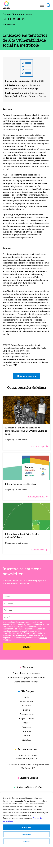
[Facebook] (9, 19)
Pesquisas (26, 727)
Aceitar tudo (26, 827)
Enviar (26, 646)
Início (26, 697)
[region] (26, 819)
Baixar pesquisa (26, 376)
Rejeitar (26, 841)
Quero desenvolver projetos (26, 673)
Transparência (27, 714)
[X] (14, 19)
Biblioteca (26, 740)
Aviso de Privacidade (29, 787)
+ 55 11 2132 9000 (28, 755)
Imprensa (26, 731)
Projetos (26, 723)
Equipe (26, 710)
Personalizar (26, 834)
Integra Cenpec (29, 778)
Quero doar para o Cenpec (26, 682)
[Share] (23, 19)
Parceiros (26, 705)
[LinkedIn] (5, 19)
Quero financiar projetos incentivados (26, 677)
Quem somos (26, 701)
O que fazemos (26, 718)
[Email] (18, 19)
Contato (26, 736)
